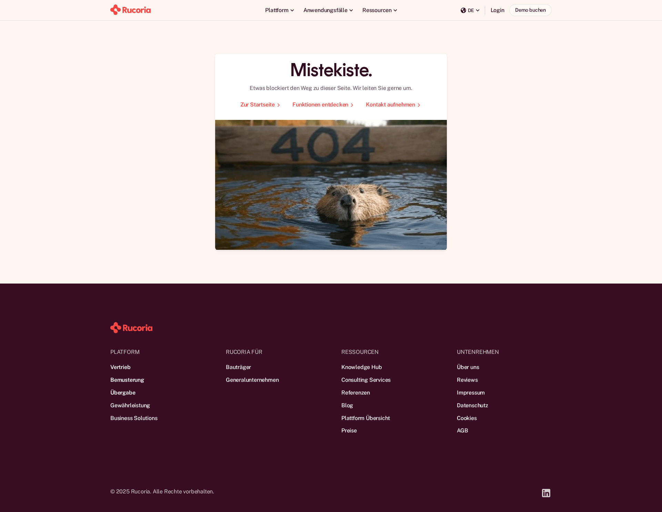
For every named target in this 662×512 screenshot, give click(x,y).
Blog (347, 405)
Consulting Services (366, 380)
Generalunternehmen (252, 380)
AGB (462, 430)
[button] (279, 10)
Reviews (467, 380)
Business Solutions (133, 418)
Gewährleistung (130, 405)
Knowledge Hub (361, 367)
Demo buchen (530, 10)
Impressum (471, 392)
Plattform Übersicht (365, 418)
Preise (349, 430)
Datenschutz (472, 405)
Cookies (467, 418)
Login (497, 10)
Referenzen (355, 392)
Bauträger (238, 367)
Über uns (468, 367)
